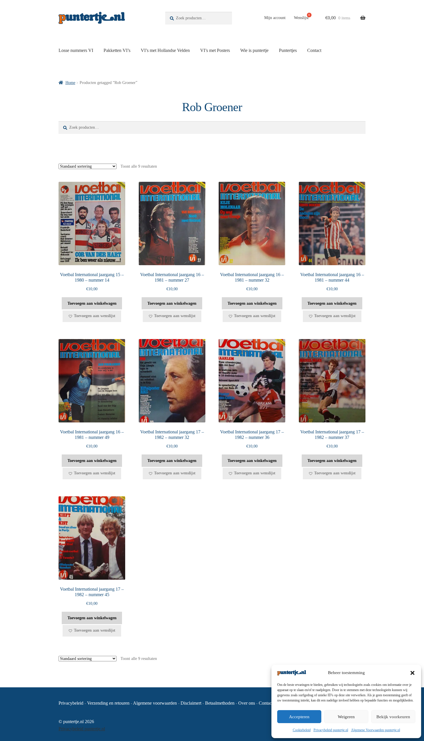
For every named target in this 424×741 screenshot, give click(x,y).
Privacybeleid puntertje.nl (331, 730)
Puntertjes (288, 50)
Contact (314, 50)
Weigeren (346, 716)
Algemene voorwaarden (155, 703)
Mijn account (275, 18)
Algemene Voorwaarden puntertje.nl (375, 730)
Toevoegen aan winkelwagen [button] (92, 303)
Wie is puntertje (254, 50)
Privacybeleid (71, 703)
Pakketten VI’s (117, 50)
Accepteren (299, 716)
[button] (412, 673)
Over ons (246, 703)
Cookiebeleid (302, 730)
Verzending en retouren (108, 703)
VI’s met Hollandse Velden (165, 50)
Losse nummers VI (76, 50)
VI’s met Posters (215, 50)
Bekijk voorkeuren (393, 716)
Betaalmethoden (219, 703)
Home (70, 83)
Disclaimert (191, 703)
